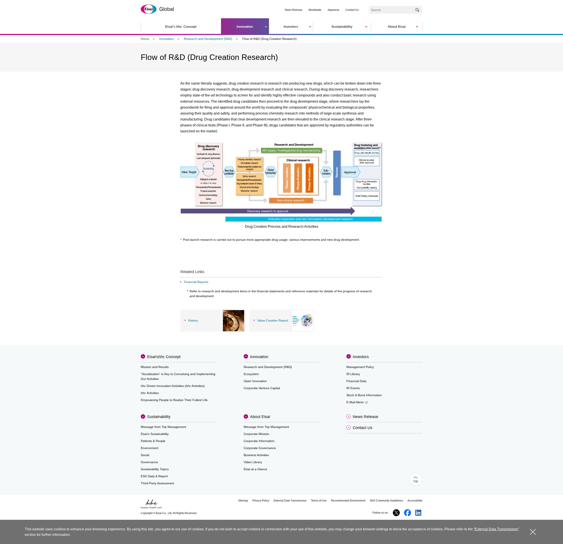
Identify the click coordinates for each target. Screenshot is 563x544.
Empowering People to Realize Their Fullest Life (174, 400)
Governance (149, 462)
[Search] (417, 10)
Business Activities (256, 455)
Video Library (253, 462)
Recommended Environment (348, 500)
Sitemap (243, 500)
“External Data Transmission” (496, 529)
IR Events (353, 388)
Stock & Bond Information (364, 395)
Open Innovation (255, 381)
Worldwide (315, 9)
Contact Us (352, 9)
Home (145, 39)
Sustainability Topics (155, 469)
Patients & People (153, 441)
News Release (293, 9)
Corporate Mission (256, 434)
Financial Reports (196, 282)
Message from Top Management (163, 427)
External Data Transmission (290, 500)
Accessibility (415, 500)
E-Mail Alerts (355, 402)
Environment (149, 448)
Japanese (333, 9)
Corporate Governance (260, 448)
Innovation (166, 39)
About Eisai (260, 416)
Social (145, 455)
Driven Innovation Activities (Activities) (173, 386)
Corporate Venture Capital (262, 388)
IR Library (353, 374)
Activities (150, 393)
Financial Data (356, 381)
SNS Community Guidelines (386, 500)
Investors (361, 357)
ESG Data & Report (154, 476)
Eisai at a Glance (255, 469)
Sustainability (158, 416)
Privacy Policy (260, 500)
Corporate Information (259, 441)
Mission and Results (155, 367)
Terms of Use (319, 500)
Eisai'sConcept (164, 357)
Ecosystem (251, 374)
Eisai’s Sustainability (155, 434)
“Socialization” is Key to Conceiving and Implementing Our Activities (178, 376)
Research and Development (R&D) (208, 39)
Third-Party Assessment (157, 483)
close (533, 532)
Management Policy (360, 367)
